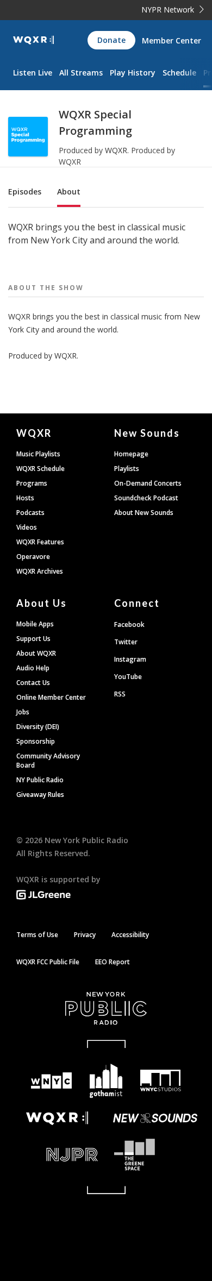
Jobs (22, 712)
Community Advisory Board (48, 760)
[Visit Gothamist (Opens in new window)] (106, 1081)
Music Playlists (38, 454)
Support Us (33, 638)
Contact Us (33, 682)
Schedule (179, 72)
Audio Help (32, 668)
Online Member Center (51, 697)
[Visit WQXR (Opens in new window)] (57, 1118)
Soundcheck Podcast (146, 498)
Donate (111, 40)
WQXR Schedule (40, 468)
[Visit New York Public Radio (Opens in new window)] (106, 1008)
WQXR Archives (39, 571)
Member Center (171, 40)
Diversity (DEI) (37, 726)
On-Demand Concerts (148, 483)
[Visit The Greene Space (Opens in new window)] (155, 1155)
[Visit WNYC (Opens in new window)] (51, 1080)
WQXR (116, 150)
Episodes (24, 191)
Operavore (33, 556)
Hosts (25, 498)
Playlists (126, 468)
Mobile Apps (35, 624)
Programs (31, 483)
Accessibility (130, 934)
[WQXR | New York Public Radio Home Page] (33, 40)
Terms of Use (37, 934)
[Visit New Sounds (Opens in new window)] (155, 1118)
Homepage (131, 454)
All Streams (81, 72)
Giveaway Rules (40, 794)
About (68, 191)
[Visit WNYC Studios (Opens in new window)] (160, 1080)
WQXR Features (40, 542)
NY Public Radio (40, 779)
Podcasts (30, 512)
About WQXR (36, 653)
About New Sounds (143, 512)
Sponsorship (35, 741)
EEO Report (112, 961)
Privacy (85, 934)
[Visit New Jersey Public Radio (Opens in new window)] (57, 1154)
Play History (132, 72)
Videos (26, 527)
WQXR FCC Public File (47, 961)
